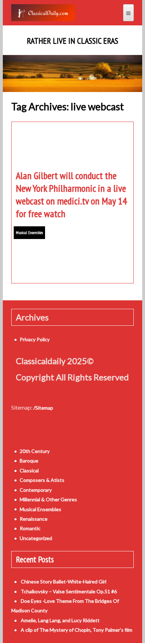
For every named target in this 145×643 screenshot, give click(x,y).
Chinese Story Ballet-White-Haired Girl (63, 581)
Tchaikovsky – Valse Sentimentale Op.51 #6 (69, 591)
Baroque (29, 461)
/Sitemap (43, 408)
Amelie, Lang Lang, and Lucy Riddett (60, 620)
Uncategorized (36, 538)
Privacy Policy (35, 339)
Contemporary (36, 490)
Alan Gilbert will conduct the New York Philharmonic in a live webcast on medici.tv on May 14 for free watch (71, 194)
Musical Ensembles (29, 232)
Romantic (30, 528)
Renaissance (34, 519)
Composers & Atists (42, 480)
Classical (29, 470)
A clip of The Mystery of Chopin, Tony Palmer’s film (76, 630)
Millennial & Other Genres (48, 499)
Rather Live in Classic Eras (72, 41)
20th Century (35, 451)
